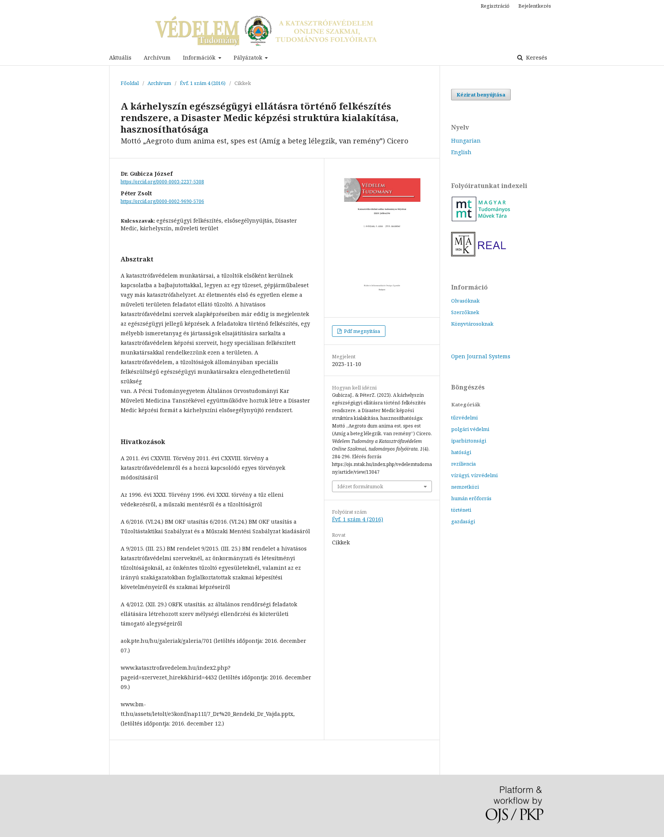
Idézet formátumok (360, 486)
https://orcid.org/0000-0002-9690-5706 (162, 201)
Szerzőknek (465, 312)
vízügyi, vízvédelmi (474, 475)
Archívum (157, 57)
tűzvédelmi (464, 417)
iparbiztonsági (468, 440)
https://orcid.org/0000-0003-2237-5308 (162, 181)
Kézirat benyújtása (480, 94)
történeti (461, 509)
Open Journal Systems (480, 356)
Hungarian (466, 140)
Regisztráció (495, 5)
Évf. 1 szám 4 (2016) (203, 83)
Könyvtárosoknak (472, 323)
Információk (200, 57)
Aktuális (120, 57)
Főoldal (130, 83)
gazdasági (463, 521)
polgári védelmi (470, 429)
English (461, 152)
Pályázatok (249, 57)
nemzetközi (465, 486)
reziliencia (463, 463)
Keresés (536, 57)
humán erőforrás (471, 498)
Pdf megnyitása (361, 331)
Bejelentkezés (534, 5)
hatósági (461, 452)
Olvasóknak (465, 300)
